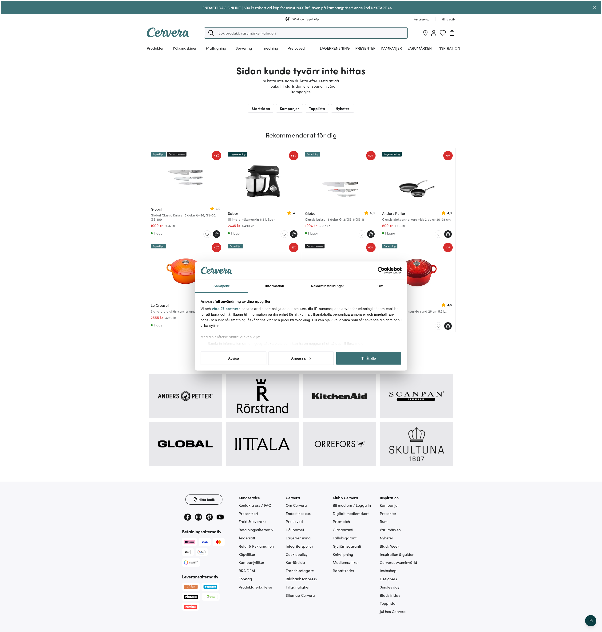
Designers (388, 578)
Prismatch (341, 521)
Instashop (388, 570)
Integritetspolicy (299, 546)
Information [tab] (274, 286)
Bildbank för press (301, 578)
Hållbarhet (295, 529)
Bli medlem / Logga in (352, 505)
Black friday (390, 595)
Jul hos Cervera (393, 611)
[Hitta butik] (425, 33)
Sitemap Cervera (300, 595)
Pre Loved (296, 48)
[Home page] (168, 35)
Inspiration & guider (397, 554)
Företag (245, 578)
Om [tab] (380, 286)
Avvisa (233, 358)
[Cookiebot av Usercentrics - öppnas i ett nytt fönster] (381, 270)
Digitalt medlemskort (351, 513)
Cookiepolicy (297, 554)
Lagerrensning (335, 48)
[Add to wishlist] (207, 234)
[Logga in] (433, 33)
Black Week (389, 546)
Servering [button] (244, 48)
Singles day (390, 586)
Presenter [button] (365, 48)
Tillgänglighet (297, 586)
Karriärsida (295, 562)
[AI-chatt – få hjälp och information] (590, 620)
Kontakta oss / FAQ (255, 505)
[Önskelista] (443, 33)
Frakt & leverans (252, 521)
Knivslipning (343, 554)
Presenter (388, 513)
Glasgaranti (343, 529)
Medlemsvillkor (346, 562)
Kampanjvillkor (251, 562)
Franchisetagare (300, 570)
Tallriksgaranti (345, 537)
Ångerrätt (247, 537)
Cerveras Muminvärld (398, 562)
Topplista (317, 108)
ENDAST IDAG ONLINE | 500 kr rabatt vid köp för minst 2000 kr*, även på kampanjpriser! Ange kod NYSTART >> (297, 7)
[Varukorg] (452, 33)
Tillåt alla (368, 358)
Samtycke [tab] (222, 286)
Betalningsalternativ (256, 529)
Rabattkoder (343, 570)
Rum (384, 521)
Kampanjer (391, 48)
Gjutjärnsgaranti (347, 546)
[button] (211, 32)
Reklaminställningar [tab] (327, 286)
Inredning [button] (269, 48)
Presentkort (248, 513)
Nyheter (342, 108)
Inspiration (448, 48)
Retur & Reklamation (256, 546)
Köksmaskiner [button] (185, 48)
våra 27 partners (226, 309)
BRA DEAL (247, 570)
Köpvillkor (247, 554)
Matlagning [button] (216, 48)
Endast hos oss (298, 513)
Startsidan (261, 108)
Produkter (155, 48)
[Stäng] (594, 7)
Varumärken (420, 48)
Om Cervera (296, 505)
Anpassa (298, 358)
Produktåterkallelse (255, 586)
